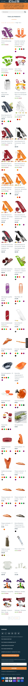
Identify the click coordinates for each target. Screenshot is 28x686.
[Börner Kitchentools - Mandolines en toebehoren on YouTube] (9, 633)
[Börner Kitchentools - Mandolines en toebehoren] (14, 1)
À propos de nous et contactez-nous (10, 651)
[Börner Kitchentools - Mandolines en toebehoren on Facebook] (6, 633)
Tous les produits (10, 22)
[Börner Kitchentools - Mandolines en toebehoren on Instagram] (15, 633)
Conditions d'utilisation (7, 645)
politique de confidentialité (8, 642)
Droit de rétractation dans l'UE (10, 655)
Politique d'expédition (7, 648)
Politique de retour (6, 639)
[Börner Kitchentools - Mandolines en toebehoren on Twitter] (2, 633)
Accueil (3, 22)
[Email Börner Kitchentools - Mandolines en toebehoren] (18, 633)
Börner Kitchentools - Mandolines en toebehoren (12, 674)
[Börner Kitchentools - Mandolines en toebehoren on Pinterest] (12, 633)
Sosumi (15, 671)
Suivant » (17, 618)
